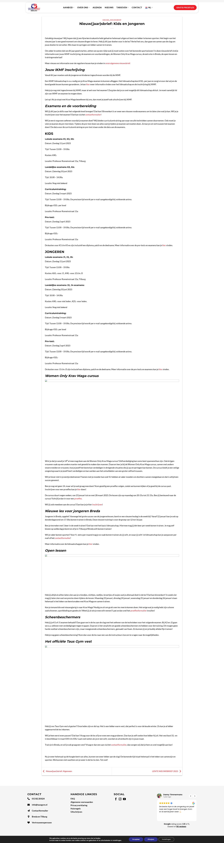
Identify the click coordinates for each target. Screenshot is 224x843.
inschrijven (97, 504)
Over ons (82, 7)
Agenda (97, 7)
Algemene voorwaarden (82, 802)
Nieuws (109, 7)
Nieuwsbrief (115, 20)
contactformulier (93, 114)
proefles (78, 498)
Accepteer (136, 839)
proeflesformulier (138, 610)
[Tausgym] (34, 7)
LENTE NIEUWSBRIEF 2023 (165, 771)
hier (88, 84)
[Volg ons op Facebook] (115, 799)
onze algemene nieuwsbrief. (117, 63)
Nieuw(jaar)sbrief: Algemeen (59, 771)
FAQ (73, 798)
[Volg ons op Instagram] (120, 799)
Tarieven (121, 7)
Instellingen (166, 839)
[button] (194, 796)
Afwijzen (151, 839)
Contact (137, 7)
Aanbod (68, 7)
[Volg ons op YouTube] (124, 799)
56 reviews (181, 826)
